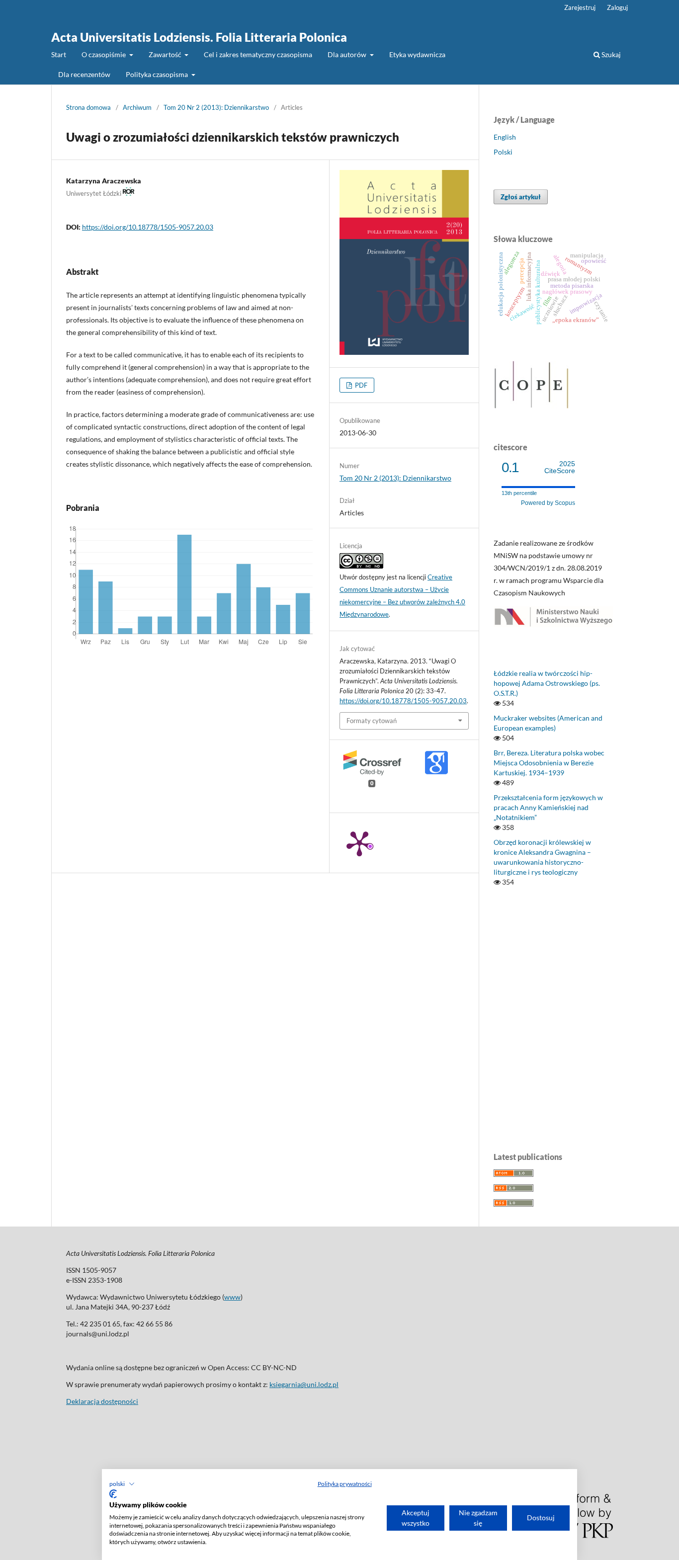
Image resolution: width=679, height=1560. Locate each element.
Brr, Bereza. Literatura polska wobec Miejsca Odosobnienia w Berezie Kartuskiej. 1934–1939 (549, 762)
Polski (503, 152)
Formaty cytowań (371, 721)
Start (58, 54)
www (232, 1297)
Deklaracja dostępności (102, 1401)
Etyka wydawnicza (417, 54)
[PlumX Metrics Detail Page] (359, 843)
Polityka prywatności (345, 1483)
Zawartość (166, 54)
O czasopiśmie (104, 54)
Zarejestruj (579, 7)
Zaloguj (617, 7)
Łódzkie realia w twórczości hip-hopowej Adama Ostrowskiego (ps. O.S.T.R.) (547, 683)
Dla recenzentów (84, 74)
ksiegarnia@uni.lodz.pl (304, 1384)
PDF (360, 385)
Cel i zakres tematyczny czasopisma (258, 54)
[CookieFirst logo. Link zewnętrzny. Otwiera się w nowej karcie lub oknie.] (113, 1493)
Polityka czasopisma (157, 74)
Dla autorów (348, 54)
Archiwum (137, 107)
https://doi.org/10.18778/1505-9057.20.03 (147, 227)
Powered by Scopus (548, 502)
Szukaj (610, 54)
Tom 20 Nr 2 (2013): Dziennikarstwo (216, 107)
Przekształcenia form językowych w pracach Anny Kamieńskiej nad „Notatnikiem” (548, 807)
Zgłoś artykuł (521, 197)
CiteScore (559, 467)
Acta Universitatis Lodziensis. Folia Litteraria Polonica (199, 37)
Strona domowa (88, 107)
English (505, 137)
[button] (122, 1483)
